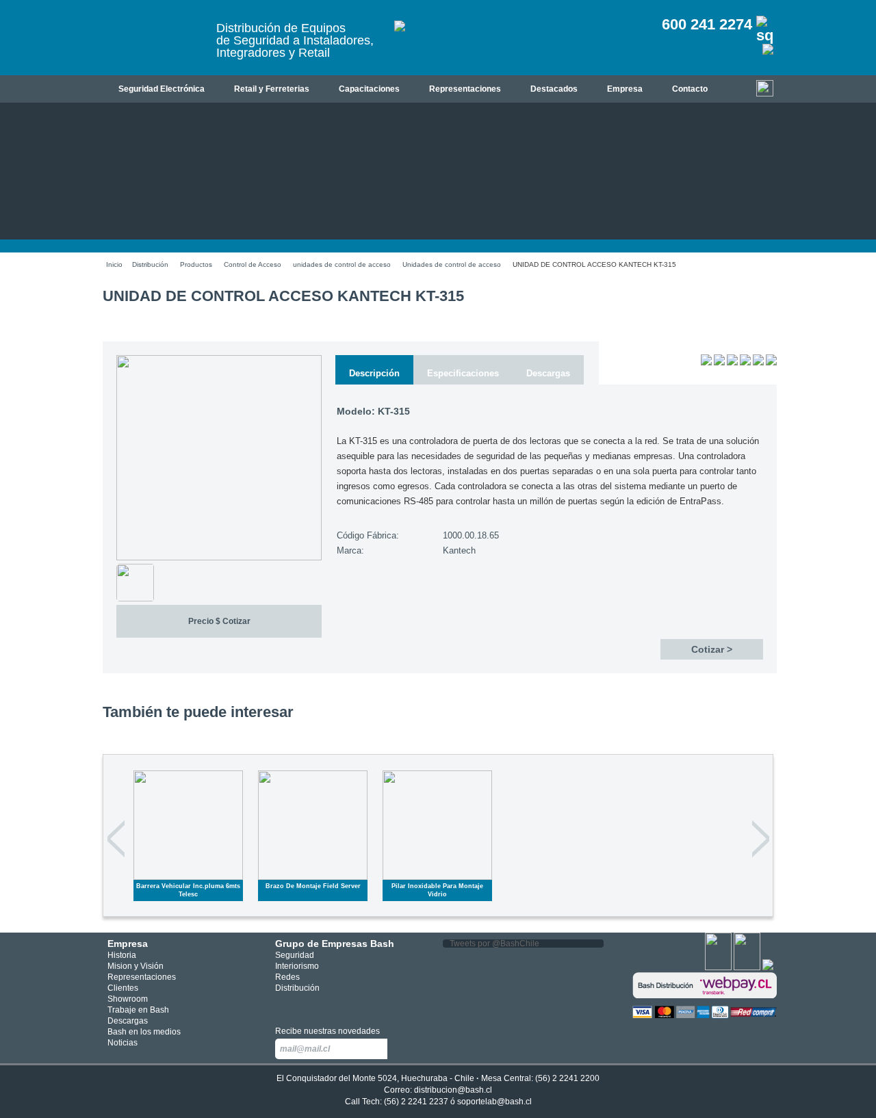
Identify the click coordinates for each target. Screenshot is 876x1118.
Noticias (122, 1043)
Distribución (150, 264)
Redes (287, 977)
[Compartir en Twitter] (758, 362)
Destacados (554, 89)
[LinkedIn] (767, 967)
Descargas (548, 373)
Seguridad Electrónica (161, 89)
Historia (121, 955)
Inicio (114, 264)
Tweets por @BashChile (494, 943)
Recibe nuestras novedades (327, 1031)
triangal (344, 1005)
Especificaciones (463, 373)
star (324, 1005)
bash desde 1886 (154, 43)
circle (303, 1005)
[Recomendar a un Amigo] (732, 362)
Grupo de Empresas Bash (334, 943)
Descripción (374, 373)
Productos (196, 264)
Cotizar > (711, 649)
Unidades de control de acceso (451, 264)
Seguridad (294, 955)
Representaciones (465, 89)
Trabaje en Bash (138, 1010)
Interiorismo (297, 966)
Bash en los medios (144, 1032)
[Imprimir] (719, 362)
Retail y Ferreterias (271, 89)
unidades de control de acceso (342, 264)
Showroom (127, 999)
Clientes (122, 988)
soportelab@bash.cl (494, 1101)
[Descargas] (706, 362)
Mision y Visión (135, 966)
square (283, 1005)
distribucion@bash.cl (453, 1090)
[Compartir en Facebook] (745, 362)
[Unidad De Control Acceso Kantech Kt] (219, 557)
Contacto (690, 89)
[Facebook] (718, 967)
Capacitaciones (369, 89)
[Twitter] (747, 967)
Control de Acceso (252, 264)
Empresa (625, 89)
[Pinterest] (771, 362)
